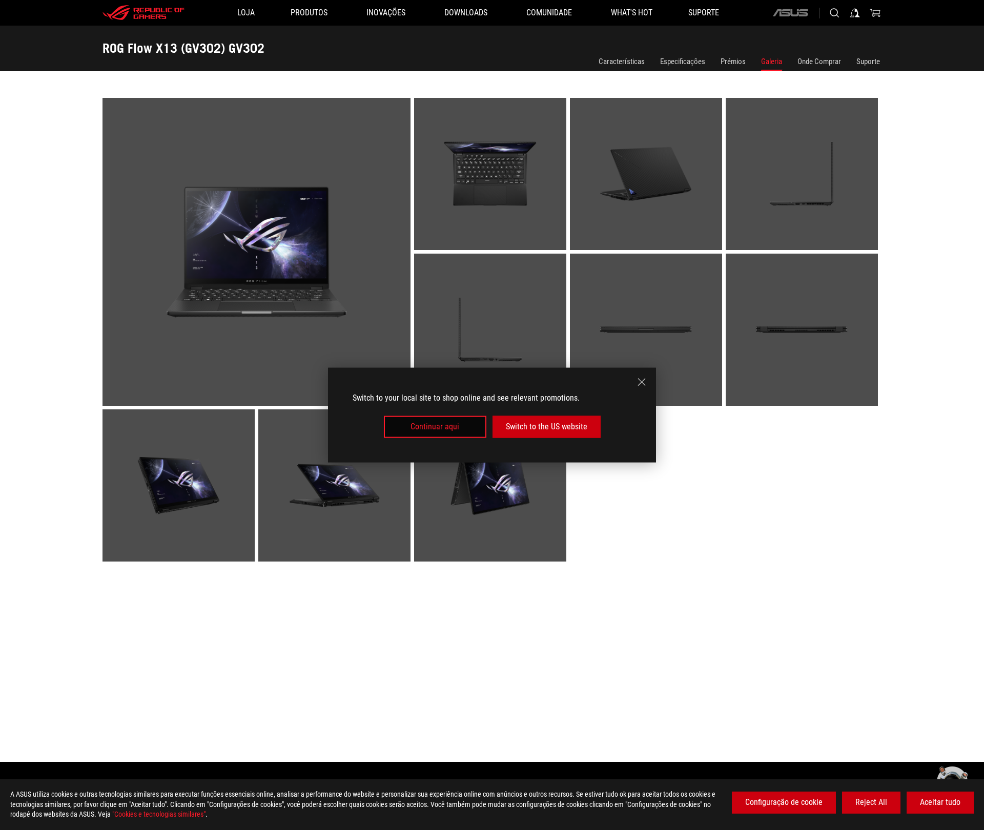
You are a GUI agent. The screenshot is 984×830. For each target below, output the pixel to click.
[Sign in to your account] (855, 13)
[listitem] (258, 253)
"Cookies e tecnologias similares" (159, 814)
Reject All (871, 802)
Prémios (733, 61)
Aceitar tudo (940, 802)
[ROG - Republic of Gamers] (143, 12)
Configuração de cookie (784, 802)
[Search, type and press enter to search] (834, 12)
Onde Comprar (819, 61)
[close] (642, 382)
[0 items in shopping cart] (875, 13)
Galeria (771, 61)
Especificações (682, 61)
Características (622, 61)
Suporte (868, 61)
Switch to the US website (546, 426)
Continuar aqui (435, 426)
